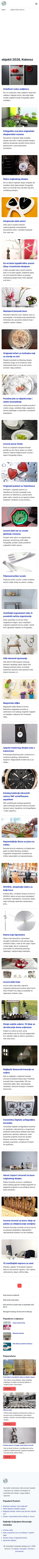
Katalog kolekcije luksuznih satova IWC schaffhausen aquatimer (16, 796)
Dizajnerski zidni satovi (14, 221)
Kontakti (23, 1549)
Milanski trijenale (18, 1333)
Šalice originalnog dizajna (15, 179)
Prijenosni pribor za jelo (14, 576)
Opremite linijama (9, 1540)
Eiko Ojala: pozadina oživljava (22, 1343)
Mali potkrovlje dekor (11, 1300)
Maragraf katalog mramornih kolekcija (17, 1312)
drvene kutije (8, 1530)
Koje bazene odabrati (11, 1295)
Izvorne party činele (13, 444)
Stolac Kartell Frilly (19, 1323)
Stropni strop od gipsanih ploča (15, 1538)
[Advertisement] (19, 33)
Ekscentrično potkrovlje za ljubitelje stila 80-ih (18, 1306)
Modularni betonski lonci (15, 311)
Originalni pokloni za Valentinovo (19, 486)
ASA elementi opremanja (15, 658)
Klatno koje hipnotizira (14, 935)
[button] (36, 4)
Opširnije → (8, 1389)
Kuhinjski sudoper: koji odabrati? (15, 1506)
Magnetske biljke (11, 703)
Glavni (4, 9)
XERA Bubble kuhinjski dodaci (14, 1509)
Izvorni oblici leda (11, 982)
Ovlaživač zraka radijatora (16, 89)
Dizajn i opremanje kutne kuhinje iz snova (18, 1516)
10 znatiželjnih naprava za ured (18, 1263)
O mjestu (15, 1549)
